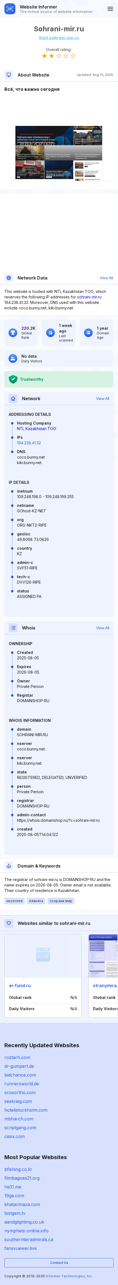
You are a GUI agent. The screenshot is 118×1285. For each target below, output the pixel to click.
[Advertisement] (58, 109)
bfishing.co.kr (18, 1169)
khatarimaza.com (22, 1204)
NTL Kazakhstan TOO (36, 428)
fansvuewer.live (20, 1248)
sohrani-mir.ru (89, 297)
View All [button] (106, 278)
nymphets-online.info (26, 1230)
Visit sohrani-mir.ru (59, 37)
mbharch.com (18, 1119)
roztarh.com (17, 1057)
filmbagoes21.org (22, 1178)
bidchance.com (20, 1075)
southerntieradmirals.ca (28, 1239)
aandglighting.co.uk (24, 1222)
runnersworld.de (21, 1083)
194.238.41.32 (29, 442)
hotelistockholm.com (25, 1110)
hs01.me (12, 1187)
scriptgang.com (20, 1127)
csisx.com (14, 1136)
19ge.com (14, 1195)
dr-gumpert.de (19, 1066)
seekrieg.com (18, 1101)
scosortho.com (20, 1092)
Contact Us (59, 1263)
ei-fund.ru (20, 985)
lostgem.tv (15, 1213)
